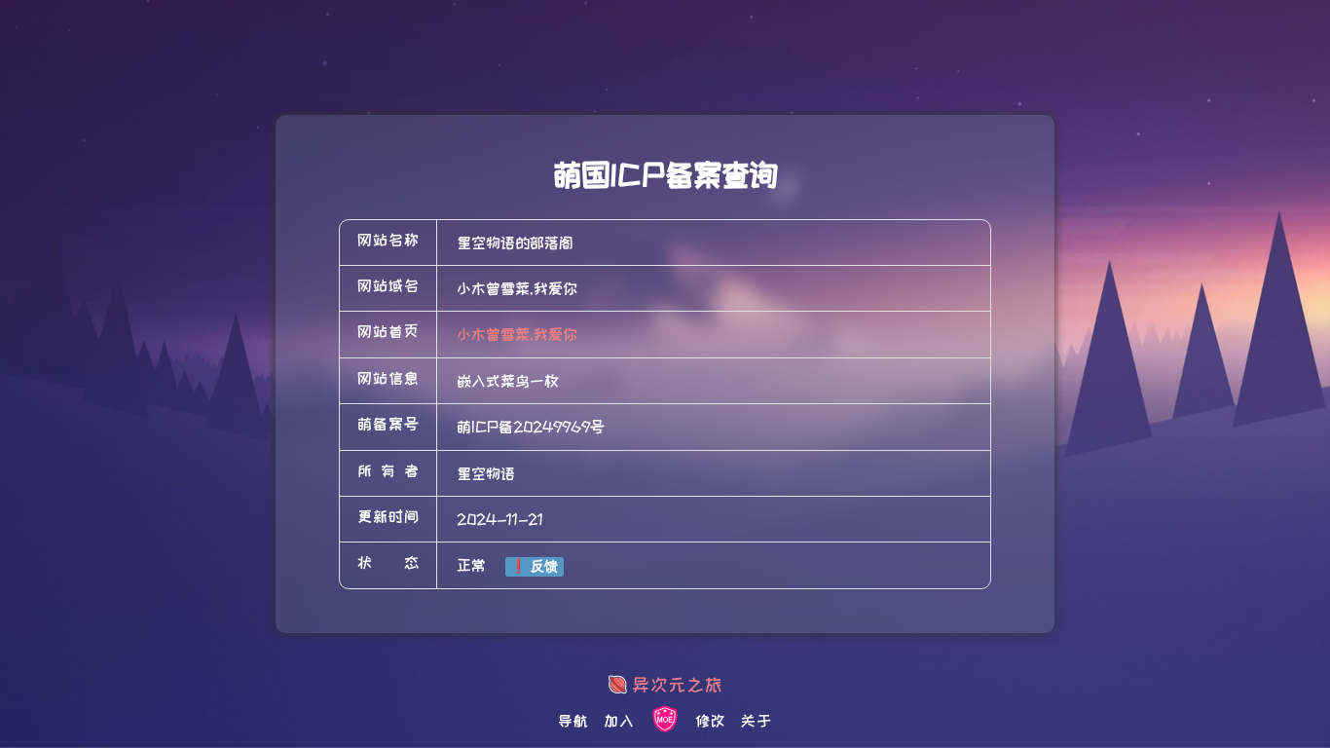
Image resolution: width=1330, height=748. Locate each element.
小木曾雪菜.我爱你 (517, 334)
